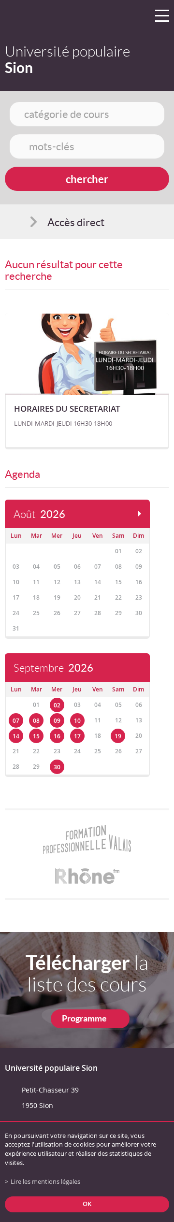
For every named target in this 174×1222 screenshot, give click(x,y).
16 (57, 736)
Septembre (53, 668)
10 (77, 721)
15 (36, 736)
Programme (84, 1018)
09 (57, 721)
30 (57, 767)
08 (36, 721)
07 (16, 721)
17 (77, 736)
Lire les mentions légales (45, 1182)
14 (16, 736)
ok (87, 1204)
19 (118, 736)
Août (39, 514)
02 (57, 705)
